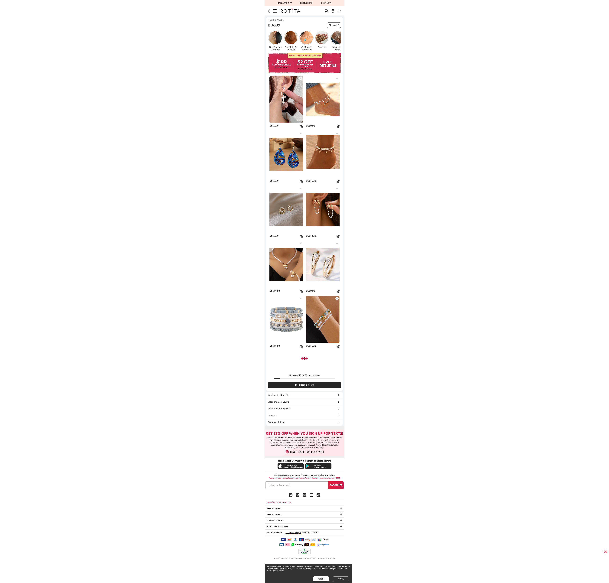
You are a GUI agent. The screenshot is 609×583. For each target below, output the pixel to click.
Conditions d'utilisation (299, 558)
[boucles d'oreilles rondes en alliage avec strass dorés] (323, 264)
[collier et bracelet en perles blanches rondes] (286, 264)
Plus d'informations (277, 526)
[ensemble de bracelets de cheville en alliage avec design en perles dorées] (323, 154)
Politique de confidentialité (323, 558)
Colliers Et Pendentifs (279, 408)
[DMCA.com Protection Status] (304, 551)
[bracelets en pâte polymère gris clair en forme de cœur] (286, 319)
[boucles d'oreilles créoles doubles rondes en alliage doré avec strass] (286, 209)
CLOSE (341, 579)
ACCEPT (321, 579)
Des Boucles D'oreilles (279, 395)
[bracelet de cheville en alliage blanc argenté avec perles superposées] (323, 99)
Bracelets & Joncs (276, 422)
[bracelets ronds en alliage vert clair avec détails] (323, 319)
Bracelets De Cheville (278, 402)
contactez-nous (275, 520)
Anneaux (272, 415)
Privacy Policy (278, 571)
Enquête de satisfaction (279, 502)
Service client (274, 508)
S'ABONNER (336, 485)
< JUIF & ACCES (276, 20)
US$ (303, 533)
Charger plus (304, 385)
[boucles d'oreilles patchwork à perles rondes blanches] (286, 99)
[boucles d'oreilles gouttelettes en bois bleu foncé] (286, 154)
